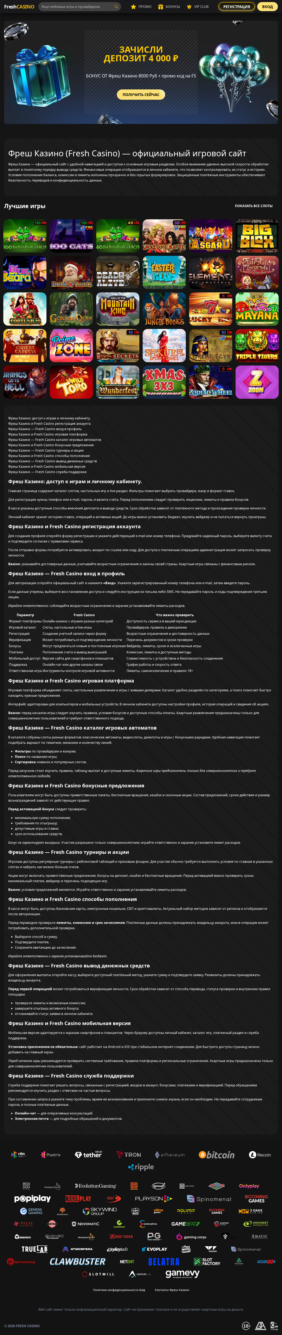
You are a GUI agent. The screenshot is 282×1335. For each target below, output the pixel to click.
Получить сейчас (141, 94)
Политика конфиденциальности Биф (119, 1290)
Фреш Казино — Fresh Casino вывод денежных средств (52, 461)
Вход (267, 6)
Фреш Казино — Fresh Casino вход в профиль (45, 429)
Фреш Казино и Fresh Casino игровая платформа (47, 434)
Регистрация (236, 6)
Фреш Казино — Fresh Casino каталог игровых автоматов (54, 439)
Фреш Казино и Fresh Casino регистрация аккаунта (49, 423)
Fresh (19, 6)
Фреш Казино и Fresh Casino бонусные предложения (51, 445)
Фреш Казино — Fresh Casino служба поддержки (47, 472)
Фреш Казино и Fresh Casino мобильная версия (46, 466)
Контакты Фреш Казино (172, 1290)
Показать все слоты (254, 206)
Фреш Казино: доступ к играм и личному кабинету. (49, 418)
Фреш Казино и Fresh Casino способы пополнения (49, 455)
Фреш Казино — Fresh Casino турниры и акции (46, 450)
